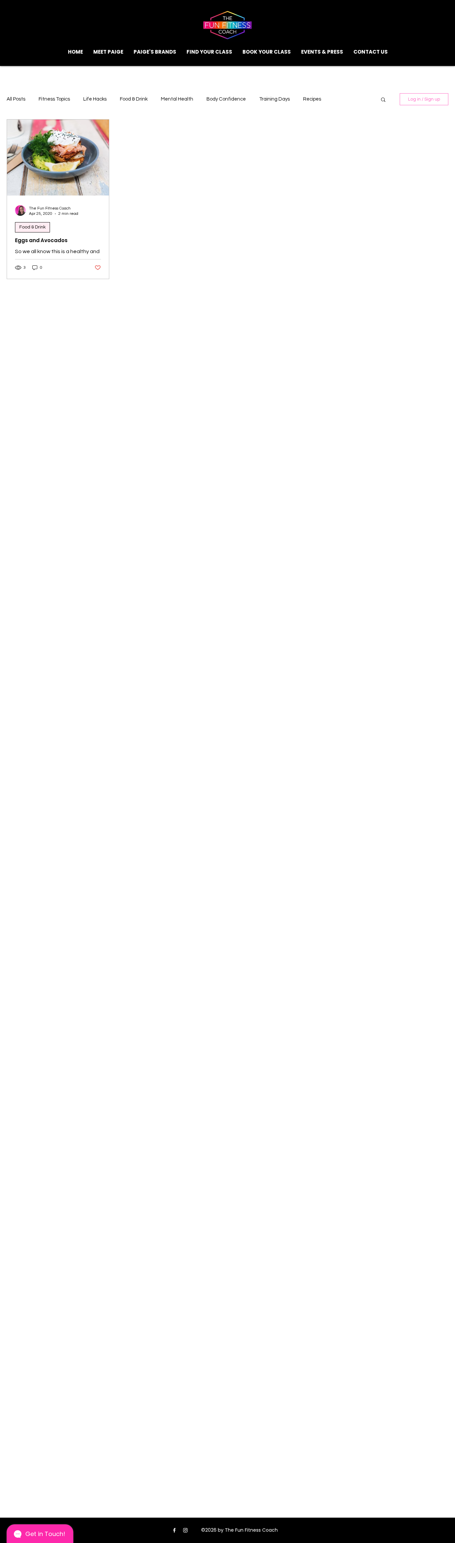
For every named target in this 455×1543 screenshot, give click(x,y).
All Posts (16, 99)
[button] (209, 52)
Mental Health (177, 99)
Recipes (312, 99)
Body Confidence (226, 99)
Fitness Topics (54, 99)
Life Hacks (95, 99)
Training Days (274, 99)
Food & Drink (134, 99)
